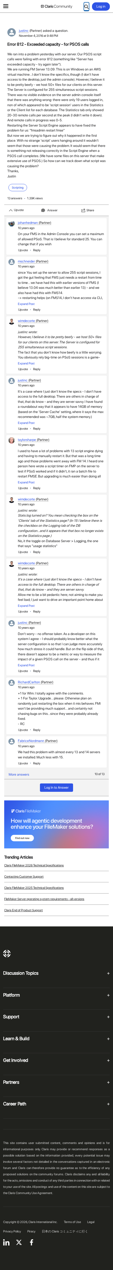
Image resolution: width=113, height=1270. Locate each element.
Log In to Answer (56, 787)
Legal (90, 1222)
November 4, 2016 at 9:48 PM (38, 36)
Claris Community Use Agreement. (30, 1193)
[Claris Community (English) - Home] (56, 6)
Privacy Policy (12, 1231)
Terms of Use (72, 1222)
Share (90, 210)
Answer (52, 210)
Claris (7, 953)
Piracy (31, 1231)
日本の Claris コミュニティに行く (65, 1231)
